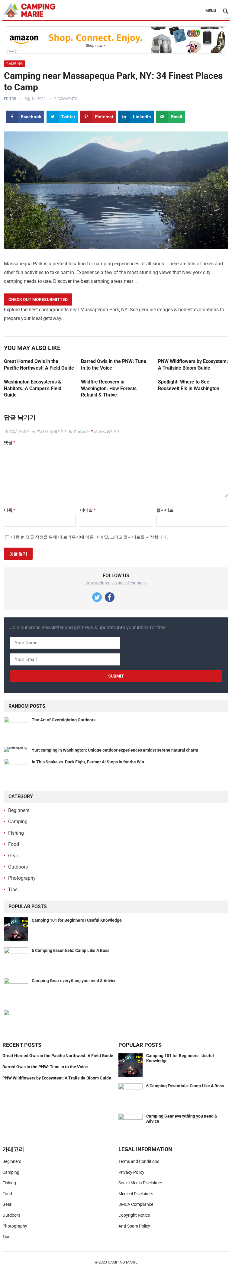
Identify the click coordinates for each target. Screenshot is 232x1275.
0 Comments (65, 99)
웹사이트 (164, 510)
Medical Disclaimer (135, 1193)
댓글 (9, 442)
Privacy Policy (131, 1172)
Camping (14, 64)
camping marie (122, 1262)
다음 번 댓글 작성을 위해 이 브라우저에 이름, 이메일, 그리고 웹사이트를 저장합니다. (89, 537)
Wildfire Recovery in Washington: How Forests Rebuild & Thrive (109, 388)
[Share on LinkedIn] (7, 651)
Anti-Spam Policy (134, 1226)
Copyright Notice (134, 1215)
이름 (9, 510)
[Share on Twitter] (7, 624)
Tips (13, 889)
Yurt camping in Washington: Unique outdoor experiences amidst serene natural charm (115, 750)
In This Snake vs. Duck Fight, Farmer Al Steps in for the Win (88, 761)
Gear (13, 856)
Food (13, 844)
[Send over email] (7, 664)
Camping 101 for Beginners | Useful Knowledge (77, 920)
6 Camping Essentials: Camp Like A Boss (70, 950)
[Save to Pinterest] (7, 637)
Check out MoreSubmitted (38, 299)
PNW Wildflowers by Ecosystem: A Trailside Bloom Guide (56, 1078)
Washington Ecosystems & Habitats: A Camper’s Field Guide (32, 388)
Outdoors (18, 867)
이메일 (87, 510)
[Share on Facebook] (7, 610)
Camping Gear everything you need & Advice (74, 980)
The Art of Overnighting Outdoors (63, 719)
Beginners (18, 810)
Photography (22, 878)
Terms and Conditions (138, 1161)
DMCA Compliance (135, 1204)
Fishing (16, 833)
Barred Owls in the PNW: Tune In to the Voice (45, 1066)
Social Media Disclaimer (140, 1182)
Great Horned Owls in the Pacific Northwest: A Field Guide (57, 1055)
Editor (10, 99)
